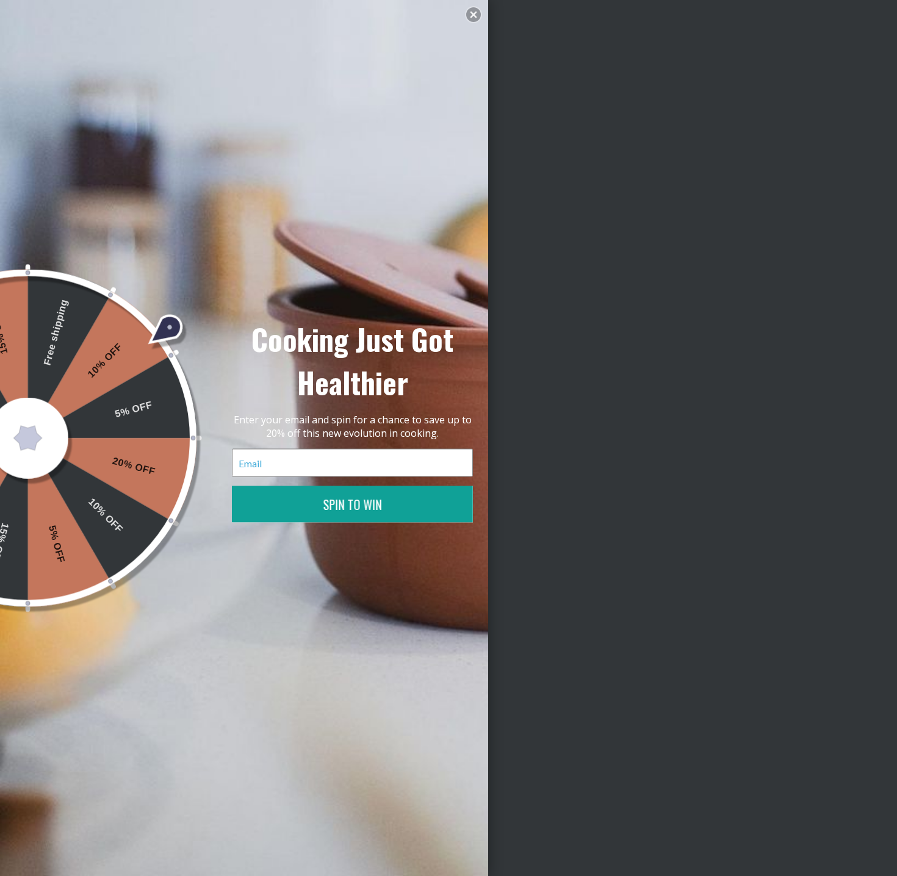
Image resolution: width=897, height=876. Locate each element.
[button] (473, 14)
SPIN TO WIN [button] (352, 504)
